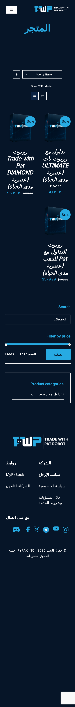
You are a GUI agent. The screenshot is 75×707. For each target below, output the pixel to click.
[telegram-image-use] (46, 528)
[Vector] (28, 528)
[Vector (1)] (37, 528)
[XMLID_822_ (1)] (56, 528)
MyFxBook (15, 474)
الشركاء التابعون (18, 486)
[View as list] (42, 96)
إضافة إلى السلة (55, 123)
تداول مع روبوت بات (46, 394)
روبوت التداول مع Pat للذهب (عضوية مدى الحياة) (55, 258)
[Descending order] (16, 74)
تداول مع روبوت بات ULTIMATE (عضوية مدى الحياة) (55, 165)
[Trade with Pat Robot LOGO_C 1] (50, 6)
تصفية (58, 354)
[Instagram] (65, 528)
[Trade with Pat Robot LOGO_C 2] (39, 435)
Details (61, 133)
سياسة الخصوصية (52, 486)
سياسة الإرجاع (49, 474)
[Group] (16, 528)
